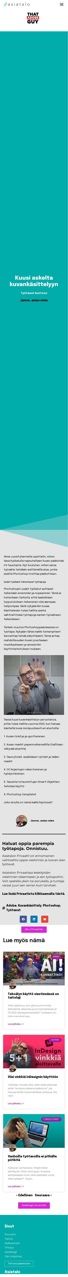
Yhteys (9, 1247)
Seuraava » (43, 1195)
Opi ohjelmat (13, 1256)
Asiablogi (11, 1252)
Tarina (9, 1238)
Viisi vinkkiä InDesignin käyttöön (33, 1077)
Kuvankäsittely (29, 905)
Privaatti (10, 1234)
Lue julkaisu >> (16, 1024)
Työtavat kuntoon (34, 293)
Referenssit (12, 1243)
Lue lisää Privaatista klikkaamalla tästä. (33, 894)
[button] (61, 4)
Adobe (11, 905)
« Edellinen (24, 1195)
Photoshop (51, 905)
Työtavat (13, 910)
